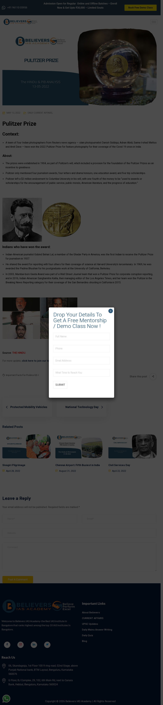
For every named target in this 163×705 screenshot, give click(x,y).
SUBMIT (60, 384)
